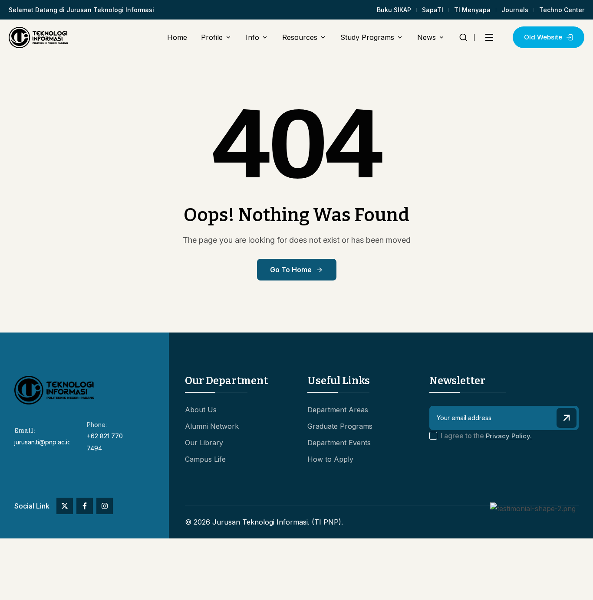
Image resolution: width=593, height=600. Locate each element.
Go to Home (291, 269)
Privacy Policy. (509, 436)
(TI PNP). (327, 522)
